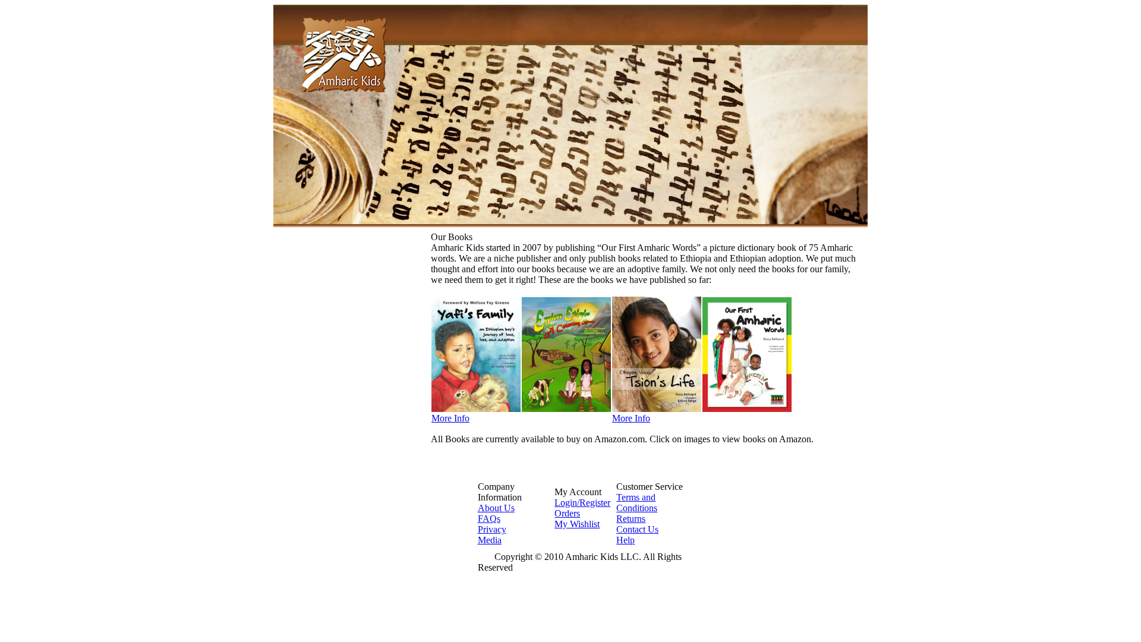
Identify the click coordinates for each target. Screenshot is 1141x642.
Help (625, 540)
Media (490, 540)
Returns (630, 519)
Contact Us (637, 529)
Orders (567, 513)
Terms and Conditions (636, 502)
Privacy (492, 529)
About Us (496, 508)
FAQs (489, 519)
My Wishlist (577, 524)
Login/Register (582, 503)
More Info (450, 418)
